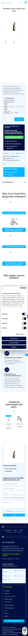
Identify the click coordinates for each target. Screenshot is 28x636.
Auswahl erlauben (14, 342)
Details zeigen (19, 334)
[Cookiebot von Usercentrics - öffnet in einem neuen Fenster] (20, 288)
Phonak (22, 153)
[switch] (24, 318)
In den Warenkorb (19, 119)
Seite (5, 109)
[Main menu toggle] (20, 2)
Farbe (5, 103)
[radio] (9, 101)
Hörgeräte (12, 153)
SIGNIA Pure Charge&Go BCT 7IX (8, 425)
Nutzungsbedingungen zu (19, 511)
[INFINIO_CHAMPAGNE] (14, 24)
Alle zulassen (14, 338)
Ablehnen (14, 347)
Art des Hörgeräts (9, 98)
